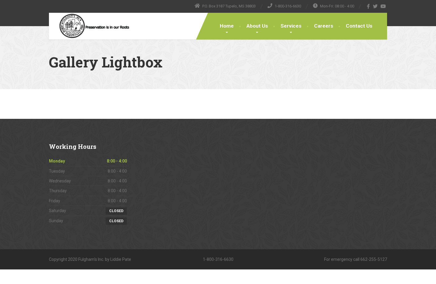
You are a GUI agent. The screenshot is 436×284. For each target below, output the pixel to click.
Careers (323, 26)
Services (291, 26)
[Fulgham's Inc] (89, 26)
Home (227, 26)
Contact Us (359, 26)
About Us (257, 26)
